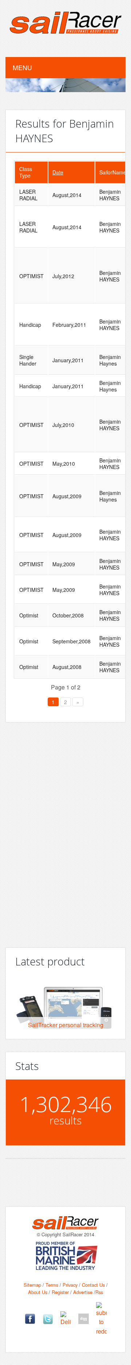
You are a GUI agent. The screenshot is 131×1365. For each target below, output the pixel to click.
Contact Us (93, 1284)
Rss (99, 1292)
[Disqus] (65, 832)
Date (57, 172)
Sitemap (32, 1284)
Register (60, 1292)
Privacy (70, 1284)
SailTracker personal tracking (65, 1025)
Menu (22, 67)
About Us (37, 1292)
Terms (51, 1284)
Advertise (82, 1292)
